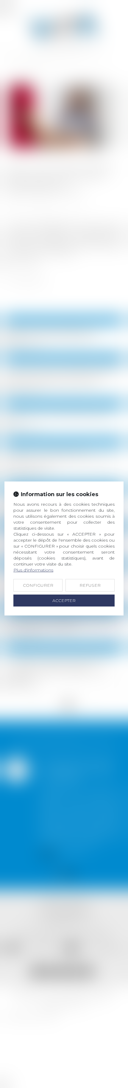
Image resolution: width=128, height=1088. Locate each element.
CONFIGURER (38, 585)
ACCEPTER (64, 600)
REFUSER (90, 585)
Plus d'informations (33, 570)
